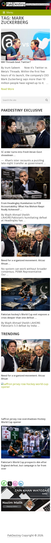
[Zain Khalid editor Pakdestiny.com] (25, 497)
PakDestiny (14, 535)
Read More (7, 89)
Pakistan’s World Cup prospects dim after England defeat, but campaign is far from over (24, 465)
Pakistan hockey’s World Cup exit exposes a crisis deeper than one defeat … (25, 316)
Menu (9, 12)
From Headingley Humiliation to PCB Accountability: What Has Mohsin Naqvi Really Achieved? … (22, 206)
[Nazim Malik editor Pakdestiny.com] (25, 510)
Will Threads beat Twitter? (16, 62)
